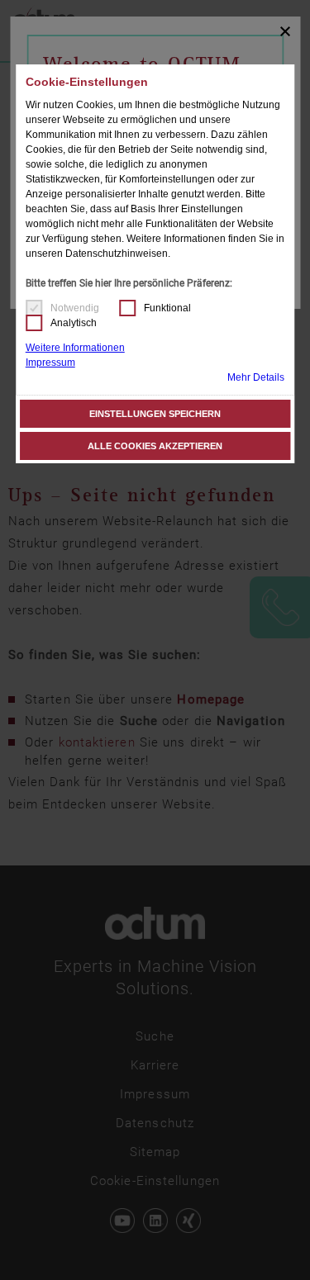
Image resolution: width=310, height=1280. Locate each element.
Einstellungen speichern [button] (155, 414)
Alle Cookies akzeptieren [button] (155, 446)
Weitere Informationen (75, 347)
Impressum (50, 362)
